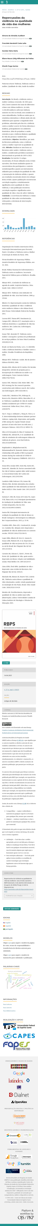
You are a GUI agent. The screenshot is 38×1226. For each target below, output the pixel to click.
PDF (6, 663)
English (8, 923)
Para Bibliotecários (9, 1011)
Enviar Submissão (12, 909)
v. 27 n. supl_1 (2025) (22, 10)
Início (4, 10)
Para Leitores (7, 1004)
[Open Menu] (2, 2)
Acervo (11, 10)
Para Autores (7, 1008)
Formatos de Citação (14, 896)
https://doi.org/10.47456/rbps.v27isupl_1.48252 (18, 79)
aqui (9, 943)
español (8, 926)
